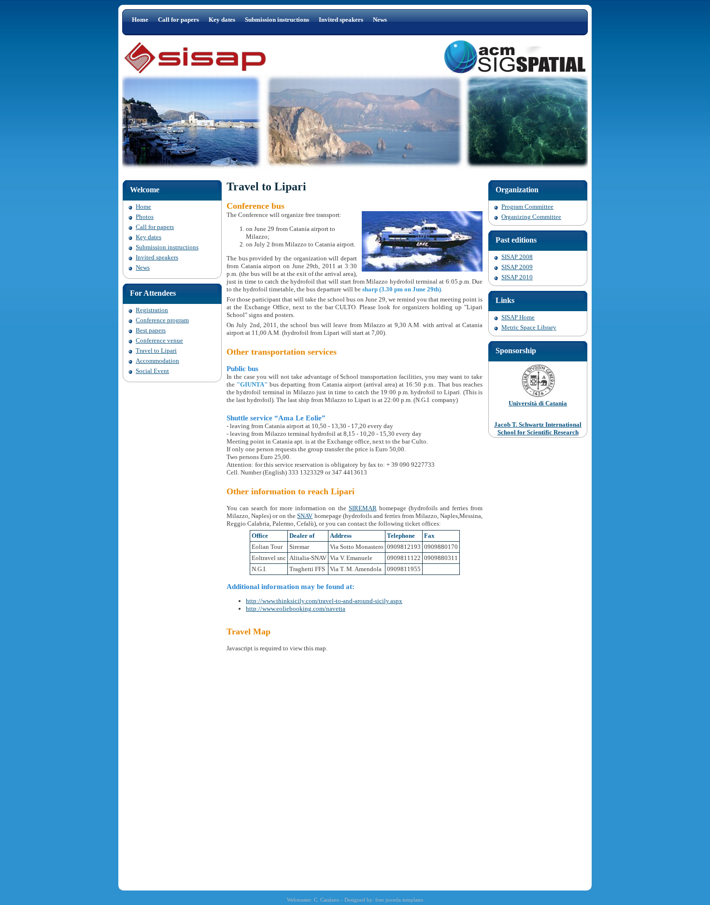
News (380, 19)
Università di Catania (538, 403)
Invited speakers (341, 19)
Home (140, 19)
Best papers (151, 330)
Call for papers (178, 19)
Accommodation (157, 360)
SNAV (304, 515)
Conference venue (159, 340)
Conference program (162, 320)
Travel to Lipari (156, 350)
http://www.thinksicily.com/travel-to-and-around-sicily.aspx (324, 600)
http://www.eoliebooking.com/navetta (295, 608)
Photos (145, 216)
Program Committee (527, 206)
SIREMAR (363, 508)
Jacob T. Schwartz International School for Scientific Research (538, 428)
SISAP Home (518, 317)
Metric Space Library (528, 327)
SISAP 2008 (517, 256)
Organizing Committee (531, 216)
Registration (152, 310)
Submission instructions (277, 19)
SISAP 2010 (517, 277)
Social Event (152, 370)
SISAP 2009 (517, 267)
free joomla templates (399, 900)
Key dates (222, 19)
